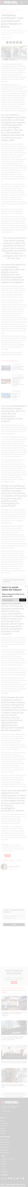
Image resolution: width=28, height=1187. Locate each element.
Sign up (22, 600)
